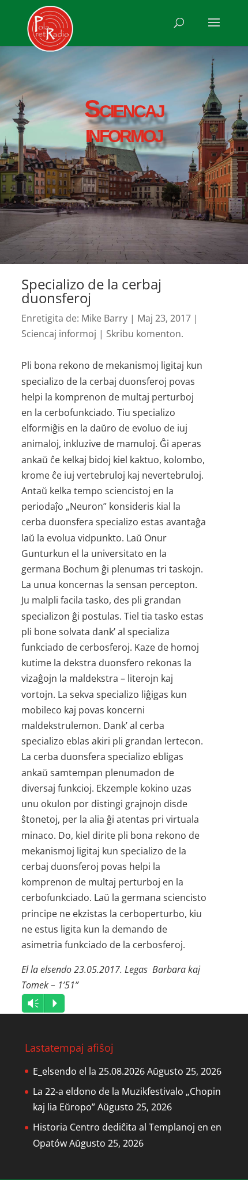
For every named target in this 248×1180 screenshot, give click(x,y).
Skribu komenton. (144, 333)
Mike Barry (104, 318)
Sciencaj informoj (58, 333)
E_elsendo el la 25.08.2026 (89, 1071)
